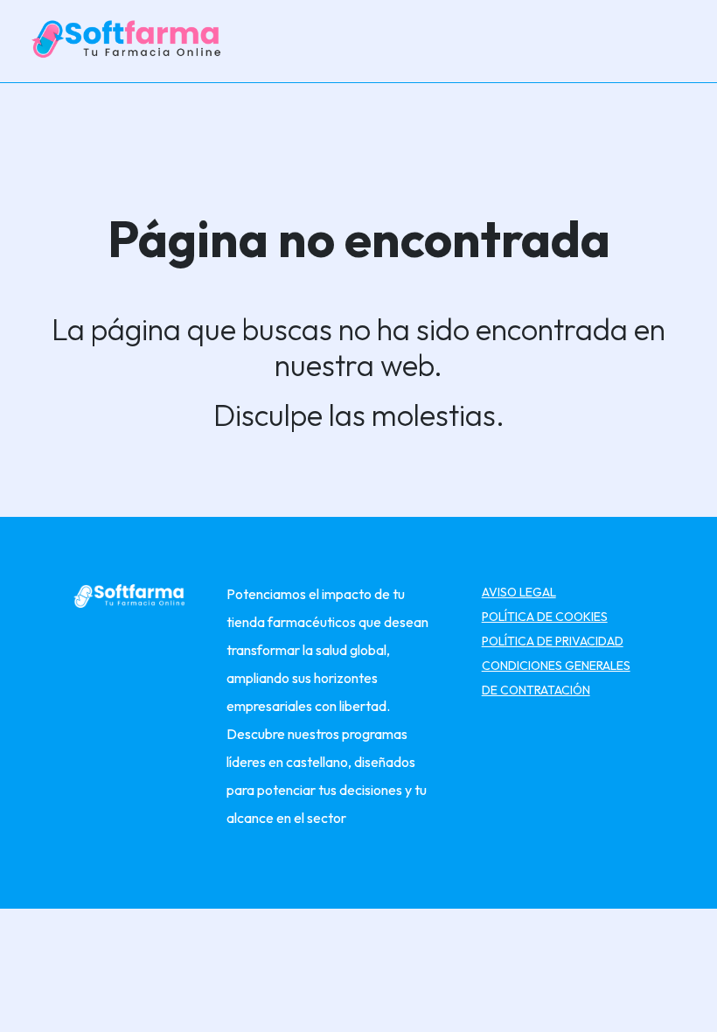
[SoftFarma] (129, 39)
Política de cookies (545, 616)
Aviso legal (519, 592)
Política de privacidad (552, 641)
